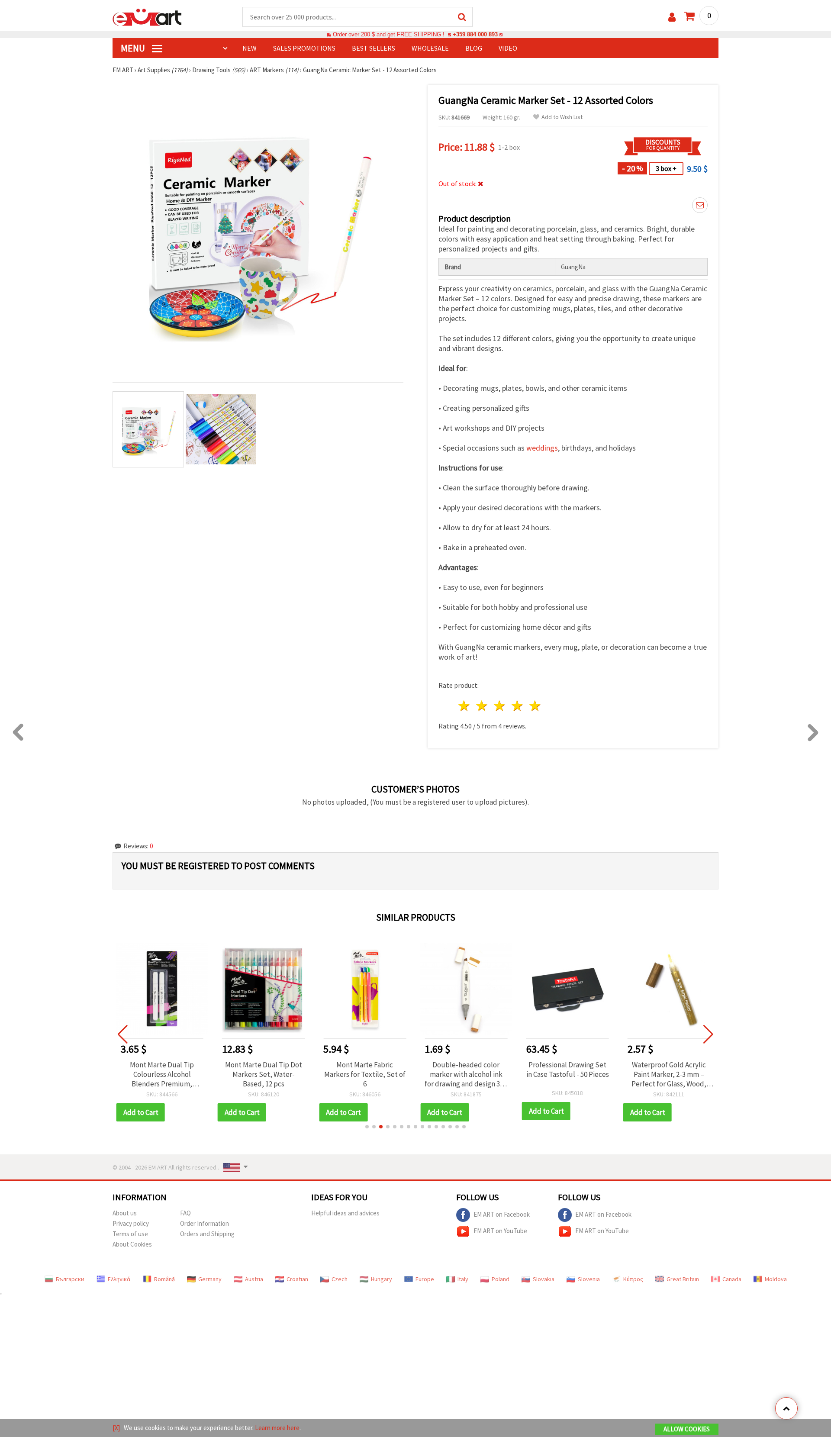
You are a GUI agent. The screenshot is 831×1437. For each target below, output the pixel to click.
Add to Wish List (562, 117)
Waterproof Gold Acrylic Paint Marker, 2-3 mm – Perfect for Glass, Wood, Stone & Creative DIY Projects (668, 1074)
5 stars (535, 706)
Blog (473, 48)
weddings (542, 448)
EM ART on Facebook (501, 1214)
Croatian (297, 1279)
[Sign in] (672, 17)
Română (164, 1279)
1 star (464, 706)
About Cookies (132, 1244)
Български (70, 1279)
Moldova (776, 1279)
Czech (340, 1279)
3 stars (500, 706)
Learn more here (277, 1428)
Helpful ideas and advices (345, 1213)
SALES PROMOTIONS (304, 48)
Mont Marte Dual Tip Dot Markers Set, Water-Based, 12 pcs (263, 1074)
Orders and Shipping (207, 1234)
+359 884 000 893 (475, 34)
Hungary (381, 1279)
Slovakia (543, 1279)
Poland (500, 1279)
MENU (134, 48)
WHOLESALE (430, 48)
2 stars (482, 706)
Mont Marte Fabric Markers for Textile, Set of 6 (365, 1074)
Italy (462, 1279)
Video (508, 48)
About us (125, 1213)
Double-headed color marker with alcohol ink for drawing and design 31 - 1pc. (466, 1074)
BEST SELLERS (373, 48)
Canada (731, 1279)
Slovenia (589, 1279)
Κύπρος (633, 1279)
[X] (116, 1428)
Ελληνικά (119, 1279)
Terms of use (130, 1234)
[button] (367, 1126)
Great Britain (683, 1279)
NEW (249, 48)
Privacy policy (131, 1223)
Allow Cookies (687, 1429)
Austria (254, 1279)
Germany (210, 1279)
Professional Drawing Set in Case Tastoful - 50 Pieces (567, 1069)
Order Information (204, 1223)
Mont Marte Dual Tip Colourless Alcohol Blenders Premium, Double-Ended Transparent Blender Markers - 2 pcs (162, 1074)
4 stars (517, 706)
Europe (425, 1279)
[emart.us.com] (147, 16)
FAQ (185, 1213)
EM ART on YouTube (500, 1231)
